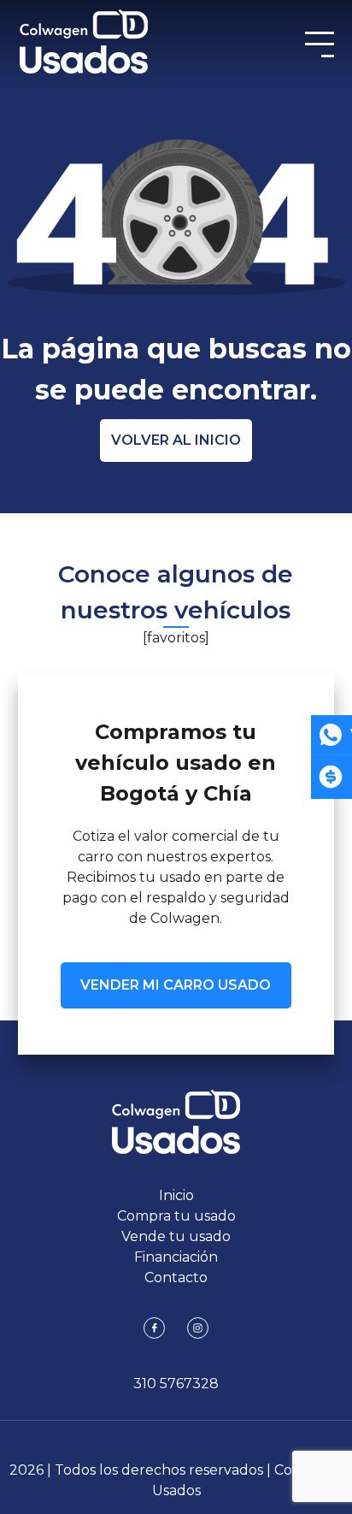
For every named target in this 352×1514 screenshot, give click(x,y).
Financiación (176, 1257)
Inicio (176, 1195)
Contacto (176, 1277)
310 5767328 (176, 1383)
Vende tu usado (176, 1236)
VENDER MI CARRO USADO (175, 985)
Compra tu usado (176, 1216)
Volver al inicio (176, 440)
